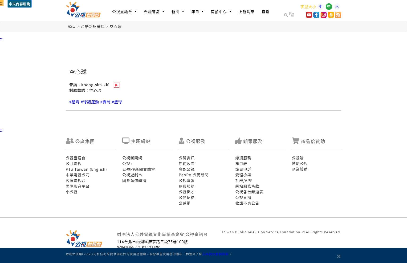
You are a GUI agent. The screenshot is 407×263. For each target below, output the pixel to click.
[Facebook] (316, 16)
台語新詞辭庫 (93, 26)
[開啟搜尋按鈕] (286, 15)
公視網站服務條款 (215, 254)
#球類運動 (90, 102)
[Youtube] (309, 16)
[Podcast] (331, 16)
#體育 (74, 102)
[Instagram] (324, 16)
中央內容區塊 (19, 4)
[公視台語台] (84, 10)
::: (2, 3)
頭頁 (72, 26)
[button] (124, 11)
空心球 (116, 26)
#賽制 (105, 102)
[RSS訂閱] (338, 16)
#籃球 (117, 102)
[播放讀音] (116, 85)
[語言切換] (291, 15)
